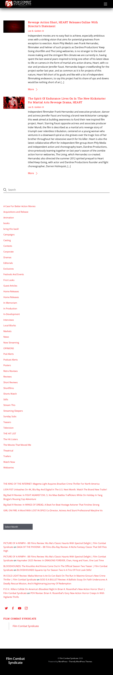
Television (8, 427)
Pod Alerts (8, 353)
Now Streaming (11, 342)
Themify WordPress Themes (80, 661)
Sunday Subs (9, 416)
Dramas (7, 257)
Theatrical (8, 450)
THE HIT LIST (9, 433)
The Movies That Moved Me (17, 444)
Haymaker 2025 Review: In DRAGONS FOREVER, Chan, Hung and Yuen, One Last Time (60, 560)
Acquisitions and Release (15, 211)
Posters (7, 365)
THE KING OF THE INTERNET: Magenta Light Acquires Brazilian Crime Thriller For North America (51, 483)
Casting (7, 240)
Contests (7, 245)
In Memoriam (10, 302)
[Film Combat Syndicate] (18, 7)
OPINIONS (8, 348)
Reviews (7, 376)
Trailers (7, 456)
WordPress (62, 661)
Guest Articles (10, 285)
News (6, 336)
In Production (10, 308)
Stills (5, 399)
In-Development (11, 314)
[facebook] (13, 607)
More (31, 89)
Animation (8, 217)
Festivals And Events (13, 274)
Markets (7, 331)
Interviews (8, 319)
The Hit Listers (10, 439)
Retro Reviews (10, 370)
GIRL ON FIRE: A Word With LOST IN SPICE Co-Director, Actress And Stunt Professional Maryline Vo (53, 510)
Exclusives (8, 268)
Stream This (9, 405)
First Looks (8, 280)
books (6, 223)
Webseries (8, 467)
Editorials (8, 262)
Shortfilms (8, 388)
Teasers (7, 422)
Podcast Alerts (10, 359)
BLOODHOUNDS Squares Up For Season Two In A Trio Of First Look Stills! (54, 569)
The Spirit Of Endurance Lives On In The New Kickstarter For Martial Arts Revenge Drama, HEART (67, 100)
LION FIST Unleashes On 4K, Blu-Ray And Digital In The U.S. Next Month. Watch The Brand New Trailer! (55, 489)
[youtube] (20, 607)
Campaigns (9, 234)
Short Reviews (10, 382)
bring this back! (11, 228)
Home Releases (11, 291)
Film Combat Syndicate (19, 618)
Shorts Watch (10, 393)
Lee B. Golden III (36, 30)
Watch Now (9, 461)
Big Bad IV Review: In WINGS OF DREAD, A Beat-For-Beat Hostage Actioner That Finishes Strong (51, 504)
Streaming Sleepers (13, 410)
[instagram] (26, 607)
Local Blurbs (9, 325)
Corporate (8, 251)
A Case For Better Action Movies (19, 206)
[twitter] (6, 607)
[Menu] (105, 4)
